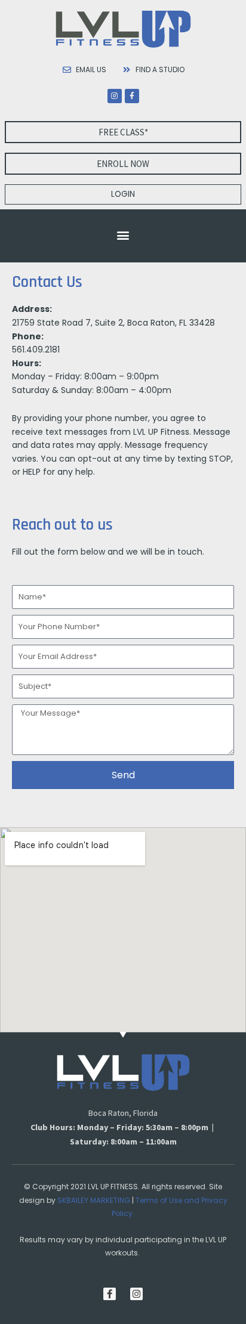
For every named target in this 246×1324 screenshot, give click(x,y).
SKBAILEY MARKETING (93, 1200)
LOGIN (123, 194)
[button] (123, 235)
